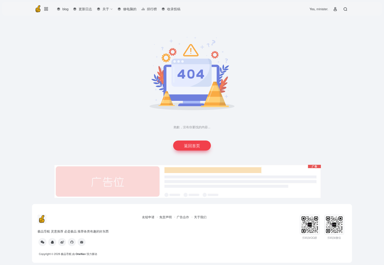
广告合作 (183, 217)
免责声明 (165, 217)
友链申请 (148, 217)
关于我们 (200, 217)
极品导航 (66, 254)
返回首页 (192, 145)
